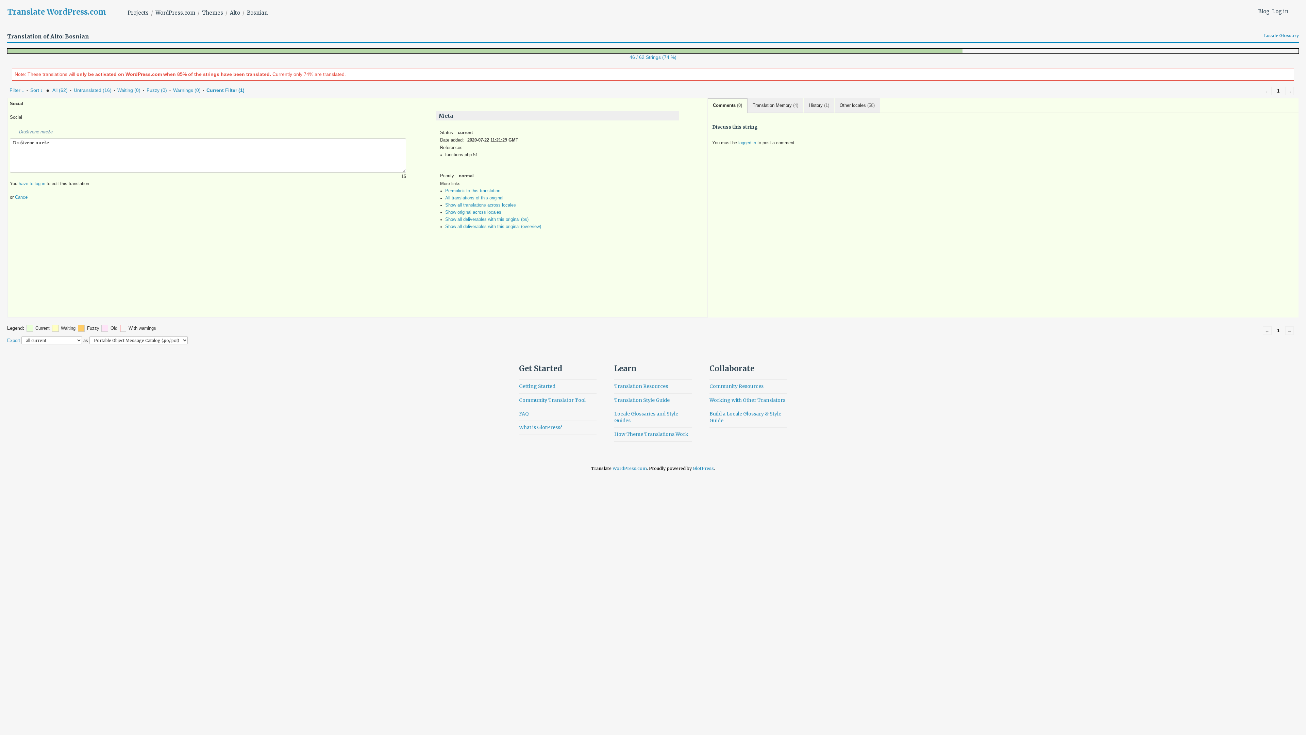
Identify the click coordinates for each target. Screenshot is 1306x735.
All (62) (60, 90)
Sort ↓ (36, 90)
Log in (1280, 11)
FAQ (524, 414)
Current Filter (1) (225, 90)
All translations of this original (474, 198)
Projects (138, 13)
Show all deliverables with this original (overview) (493, 226)
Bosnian (257, 13)
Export (13, 340)
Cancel (22, 197)
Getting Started (537, 386)
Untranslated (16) (93, 90)
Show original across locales (473, 212)
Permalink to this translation (472, 191)
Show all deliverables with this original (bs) (487, 219)
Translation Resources (641, 386)
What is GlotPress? (540, 427)
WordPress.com (175, 13)
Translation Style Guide (642, 400)
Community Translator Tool (552, 400)
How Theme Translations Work (651, 434)
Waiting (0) (128, 90)
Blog (1264, 11)
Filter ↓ (17, 90)
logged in (747, 143)
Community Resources (736, 386)
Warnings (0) (187, 90)
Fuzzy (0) (157, 90)
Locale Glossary (1281, 35)
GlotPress (703, 468)
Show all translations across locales (480, 205)
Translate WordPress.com (56, 12)
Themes (212, 13)
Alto (235, 13)
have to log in (32, 183)
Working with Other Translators (747, 400)
